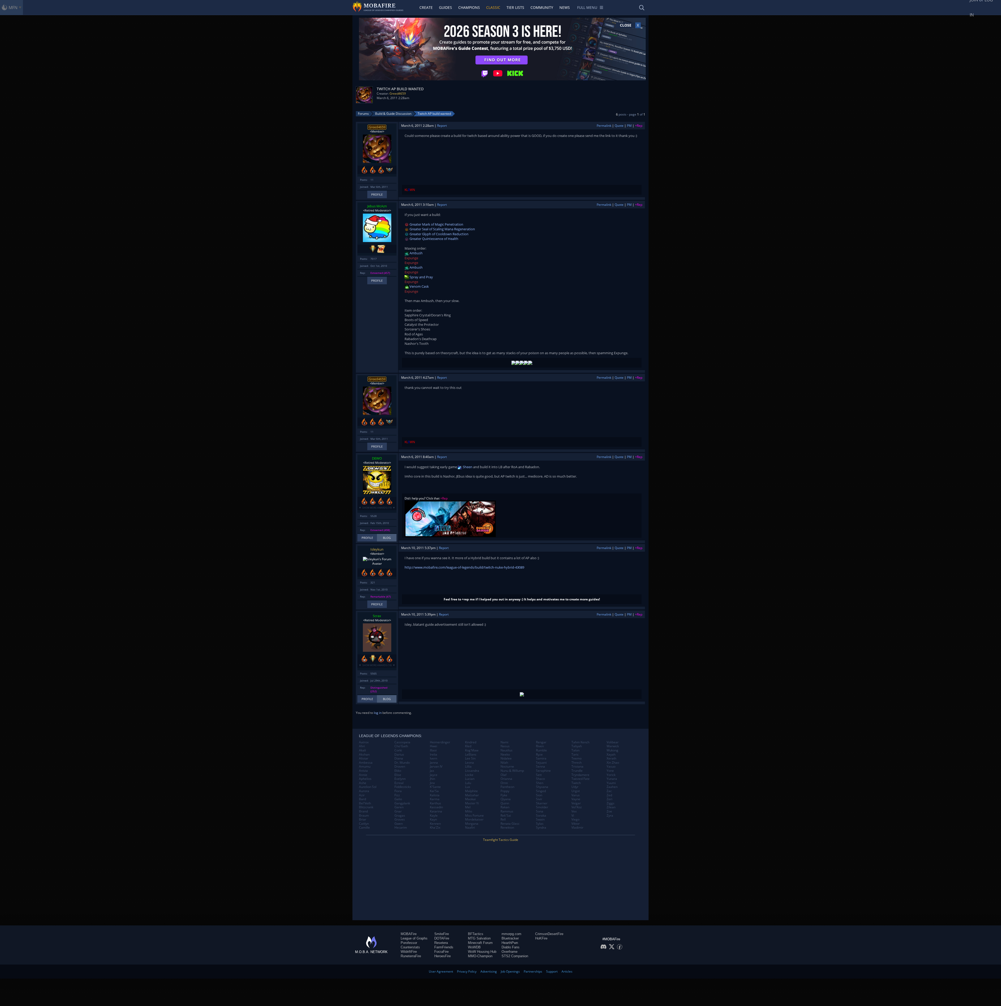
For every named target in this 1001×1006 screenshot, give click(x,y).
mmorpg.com (511, 934)
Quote (619, 125)
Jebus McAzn (377, 206)
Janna (434, 763)
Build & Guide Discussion (393, 113)
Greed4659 (397, 93)
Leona (469, 763)
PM (629, 125)
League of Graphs (414, 938)
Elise (397, 775)
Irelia (433, 754)
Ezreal (399, 783)
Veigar (576, 803)
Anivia (363, 771)
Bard (362, 799)
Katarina (436, 811)
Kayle (434, 816)
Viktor (575, 824)
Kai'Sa (434, 791)
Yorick (611, 775)
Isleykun (376, 549)
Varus (575, 795)
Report (442, 125)
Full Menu (587, 7)
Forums (363, 113)
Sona (539, 811)
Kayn (433, 819)
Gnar (398, 811)
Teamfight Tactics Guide (500, 840)
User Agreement (441, 971)
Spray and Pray (421, 277)
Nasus (505, 746)
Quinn (504, 803)
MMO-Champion (480, 956)
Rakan (504, 807)
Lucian (469, 779)
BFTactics (475, 934)
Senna (540, 766)
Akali (362, 750)
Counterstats (410, 947)
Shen (539, 783)
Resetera (441, 943)
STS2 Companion (515, 956)
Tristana (577, 766)
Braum (364, 816)
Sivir (539, 799)
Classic (493, 7)
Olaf (503, 775)
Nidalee (506, 758)
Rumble (541, 750)
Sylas (540, 824)
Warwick (613, 746)
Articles (566, 971)
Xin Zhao (613, 763)
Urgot (575, 791)
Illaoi (433, 750)
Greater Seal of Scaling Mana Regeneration (442, 229)
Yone (610, 771)
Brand (363, 811)
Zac (609, 791)
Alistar (363, 758)
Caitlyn (364, 824)
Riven (540, 746)
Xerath (611, 758)
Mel (468, 807)
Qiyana (505, 799)
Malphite (471, 791)
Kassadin (436, 807)
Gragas (399, 816)
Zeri (609, 799)
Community (541, 7)
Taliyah (576, 746)
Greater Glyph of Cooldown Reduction (438, 234)
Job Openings (510, 971)
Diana (398, 758)
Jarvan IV (436, 766)
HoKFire (541, 938)
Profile (377, 194)
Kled (468, 746)
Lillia (468, 766)
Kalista (435, 795)
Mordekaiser (474, 819)
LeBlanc (471, 754)
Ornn (504, 783)
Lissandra (472, 771)
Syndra (541, 828)
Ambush (416, 253)
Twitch (576, 783)
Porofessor (409, 943)
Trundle (577, 771)
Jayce (433, 775)
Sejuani (541, 763)
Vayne (575, 799)
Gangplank (402, 803)
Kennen (435, 824)
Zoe (609, 811)
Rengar (541, 742)
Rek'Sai (505, 816)
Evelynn (400, 779)
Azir (362, 795)
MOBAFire (409, 934)
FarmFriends (443, 947)
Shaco (540, 779)
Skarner (541, 803)
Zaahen (612, 787)
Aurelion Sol (367, 787)
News (564, 7)
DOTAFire (441, 938)
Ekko (397, 771)
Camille (364, 828)
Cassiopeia (402, 742)
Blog (387, 538)
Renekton (507, 828)
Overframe (509, 952)
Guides (445, 7)
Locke (469, 775)
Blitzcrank (366, 807)
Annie (363, 775)
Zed (609, 795)
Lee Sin (470, 758)
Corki (398, 750)
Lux (467, 787)
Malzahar (472, 795)
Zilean (611, 807)
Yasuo (611, 766)
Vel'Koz (576, 807)
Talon (575, 750)
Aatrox (364, 742)
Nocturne (507, 766)
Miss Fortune (474, 816)
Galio (398, 799)
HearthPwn (510, 943)
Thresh (576, 763)
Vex (574, 811)
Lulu (468, 783)
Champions (469, 7)
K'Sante (435, 787)
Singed (541, 791)
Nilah (504, 763)
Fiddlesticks (402, 787)
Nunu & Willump (512, 771)
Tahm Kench (580, 742)
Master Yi (472, 803)
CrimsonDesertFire (549, 934)
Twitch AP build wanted (434, 113)
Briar (362, 819)
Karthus (435, 803)
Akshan (364, 754)
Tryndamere (580, 775)
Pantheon (507, 787)
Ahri (362, 746)
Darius (399, 754)
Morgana (471, 824)
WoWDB (474, 947)
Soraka (541, 816)
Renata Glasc (510, 824)
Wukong (612, 750)
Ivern (433, 758)
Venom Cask (419, 286)
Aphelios (365, 779)
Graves (399, 819)
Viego (575, 819)
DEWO (377, 458)
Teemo (576, 758)
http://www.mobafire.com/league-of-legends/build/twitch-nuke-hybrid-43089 (464, 567)
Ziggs (610, 803)
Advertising (488, 971)
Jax (432, 771)
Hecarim (400, 828)
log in (378, 712)
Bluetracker (510, 938)
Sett (539, 775)
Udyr (574, 787)
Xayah (611, 754)
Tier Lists (515, 7)
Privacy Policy (467, 971)
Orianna (506, 779)
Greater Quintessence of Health (433, 238)
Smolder (542, 807)
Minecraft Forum (480, 943)
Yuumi (611, 783)
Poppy (504, 791)
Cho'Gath (401, 746)
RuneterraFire (411, 956)
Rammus (506, 811)
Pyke (503, 795)
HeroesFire (442, 956)
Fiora (398, 791)
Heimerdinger (440, 742)
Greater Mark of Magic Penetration (436, 224)
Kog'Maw (471, 750)
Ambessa (366, 763)
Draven (399, 766)
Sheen (467, 467)
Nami (504, 742)
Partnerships (533, 971)
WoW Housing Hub (482, 952)
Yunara (612, 779)
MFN (13, 7)
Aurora (364, 791)
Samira (541, 758)
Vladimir (577, 828)
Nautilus (506, 750)
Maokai (470, 799)
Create (426, 7)
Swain (540, 819)
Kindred (470, 742)
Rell (503, 819)
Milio (468, 811)
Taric (575, 754)
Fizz (397, 795)
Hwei (433, 746)
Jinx (432, 783)
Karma (435, 799)
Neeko (505, 754)
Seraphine (543, 771)
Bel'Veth (365, 803)
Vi (572, 816)
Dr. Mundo (402, 763)
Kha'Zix (435, 828)
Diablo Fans (511, 947)
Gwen (398, 824)
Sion (539, 795)
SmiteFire (441, 934)
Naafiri (470, 828)
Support (552, 971)
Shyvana (542, 787)
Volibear (613, 742)
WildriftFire (409, 952)
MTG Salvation (479, 938)
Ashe (362, 783)
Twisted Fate (580, 779)
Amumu (364, 766)
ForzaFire (441, 952)
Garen (399, 807)
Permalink (604, 125)
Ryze (539, 754)
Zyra (610, 816)
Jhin (432, 779)
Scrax (377, 615)
